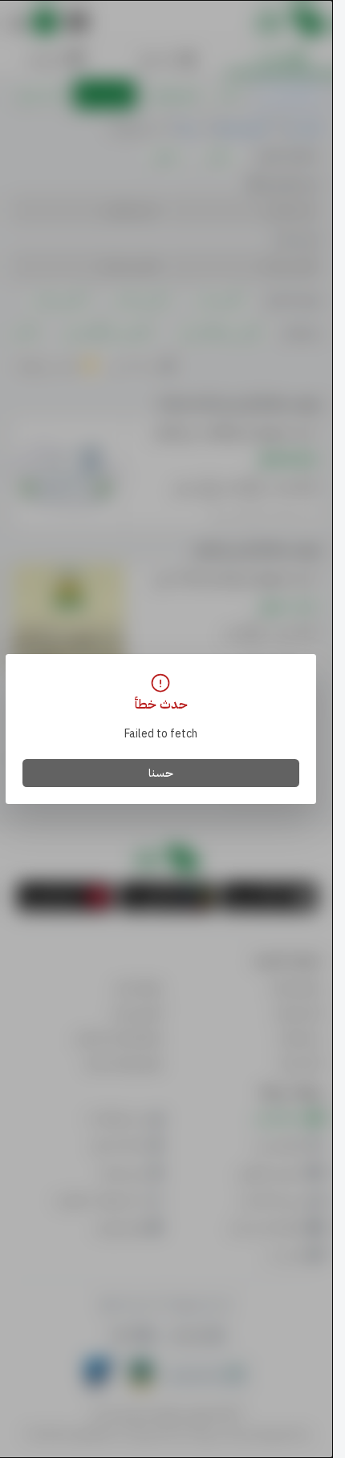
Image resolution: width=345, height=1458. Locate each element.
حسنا (160, 773)
